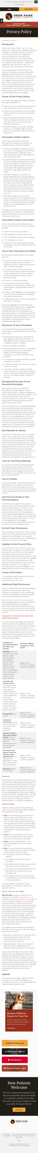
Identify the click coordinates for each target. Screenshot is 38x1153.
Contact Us (19, 1109)
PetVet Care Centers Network (21, 1145)
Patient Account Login (16, 1068)
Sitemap (32, 1136)
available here (23, 899)
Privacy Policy (6, 1134)
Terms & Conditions (17, 1136)
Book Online (29, 9)
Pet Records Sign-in (16, 1051)
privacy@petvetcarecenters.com (12, 580)
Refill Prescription (16, 1043)
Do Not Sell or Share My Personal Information (23, 1134)
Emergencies (15, 1060)
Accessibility (7, 1136)
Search (26, 1136)
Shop (9, 9)
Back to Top (19, 1137)
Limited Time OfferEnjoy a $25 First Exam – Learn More (18, 24)
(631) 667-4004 (19, 4)
